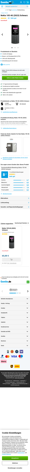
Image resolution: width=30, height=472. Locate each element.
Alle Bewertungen (7, 193)
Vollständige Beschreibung (9, 128)
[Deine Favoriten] (24, 2)
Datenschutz (16, 380)
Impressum (22, 380)
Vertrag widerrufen (20, 382)
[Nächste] (27, 34)
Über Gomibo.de (8, 380)
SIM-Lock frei (6, 64)
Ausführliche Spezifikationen (10, 112)
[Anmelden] (21, 2)
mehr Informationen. (19, 377)
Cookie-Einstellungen (10, 382)
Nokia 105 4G (4, 13)
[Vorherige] (2, 34)
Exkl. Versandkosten (11, 263)
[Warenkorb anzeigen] (27, 2)
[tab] (15, 47)
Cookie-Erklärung (6, 454)
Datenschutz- (21, 452)
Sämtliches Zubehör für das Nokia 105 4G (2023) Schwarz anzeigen (15, 158)
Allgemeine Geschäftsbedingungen (19, 383)
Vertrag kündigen (6, 383)
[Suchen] (27, 6)
